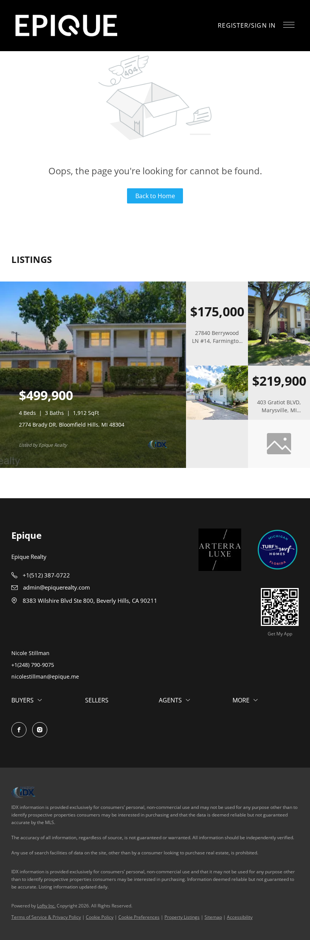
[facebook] (18, 729)
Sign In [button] (263, 25)
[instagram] (39, 729)
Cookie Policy (99, 917)
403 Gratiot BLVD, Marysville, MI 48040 (279, 410)
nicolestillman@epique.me (45, 676)
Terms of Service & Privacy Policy (46, 917)
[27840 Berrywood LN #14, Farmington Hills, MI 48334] (279, 364)
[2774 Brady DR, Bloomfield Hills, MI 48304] (93, 466)
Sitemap (213, 917)
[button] (66, 25)
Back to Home (155, 196)
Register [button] (233, 25)
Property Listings (182, 917)
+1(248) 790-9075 (32, 664)
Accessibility (240, 917)
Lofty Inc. (46, 905)
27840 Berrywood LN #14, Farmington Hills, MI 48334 (217, 340)
